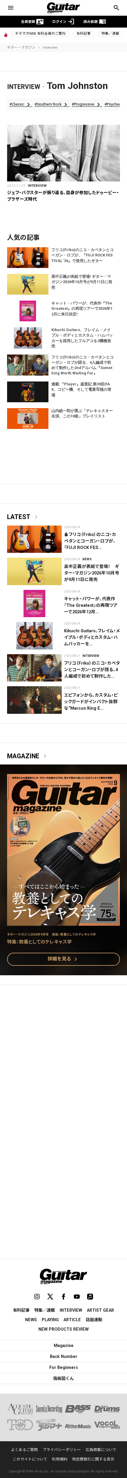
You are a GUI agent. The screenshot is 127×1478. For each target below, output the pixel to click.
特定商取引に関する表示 (93, 1459)
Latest (23, 517)
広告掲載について (101, 1449)
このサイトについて (30, 1459)
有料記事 (83, 33)
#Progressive (87, 104)
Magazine (28, 756)
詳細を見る (63, 959)
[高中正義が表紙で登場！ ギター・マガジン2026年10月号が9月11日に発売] (34, 571)
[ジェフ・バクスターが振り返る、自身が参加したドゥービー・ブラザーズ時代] (63, 153)
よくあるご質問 (24, 1449)
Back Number (63, 1356)
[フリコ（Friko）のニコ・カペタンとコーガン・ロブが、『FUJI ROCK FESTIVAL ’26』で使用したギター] (34, 539)
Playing (50, 1319)
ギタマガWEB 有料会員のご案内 (40, 33)
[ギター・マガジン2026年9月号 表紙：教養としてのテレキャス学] (63, 922)
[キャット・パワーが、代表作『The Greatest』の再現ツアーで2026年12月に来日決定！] (34, 603)
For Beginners (63, 1367)
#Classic (20, 104)
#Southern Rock (52, 104)
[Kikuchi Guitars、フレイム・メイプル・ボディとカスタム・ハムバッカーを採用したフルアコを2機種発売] (34, 635)
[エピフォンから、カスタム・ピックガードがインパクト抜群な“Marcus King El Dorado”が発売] (34, 700)
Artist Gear (100, 1310)
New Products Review (63, 1329)
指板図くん (63, 1378)
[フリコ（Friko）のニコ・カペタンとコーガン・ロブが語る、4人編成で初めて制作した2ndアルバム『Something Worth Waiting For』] (34, 668)
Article (72, 1319)
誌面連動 (94, 1319)
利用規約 (59, 1459)
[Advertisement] (63, 1058)
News (87, 559)
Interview (50, 47)
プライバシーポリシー (62, 1449)
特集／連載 (110, 33)
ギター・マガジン (21, 47)
